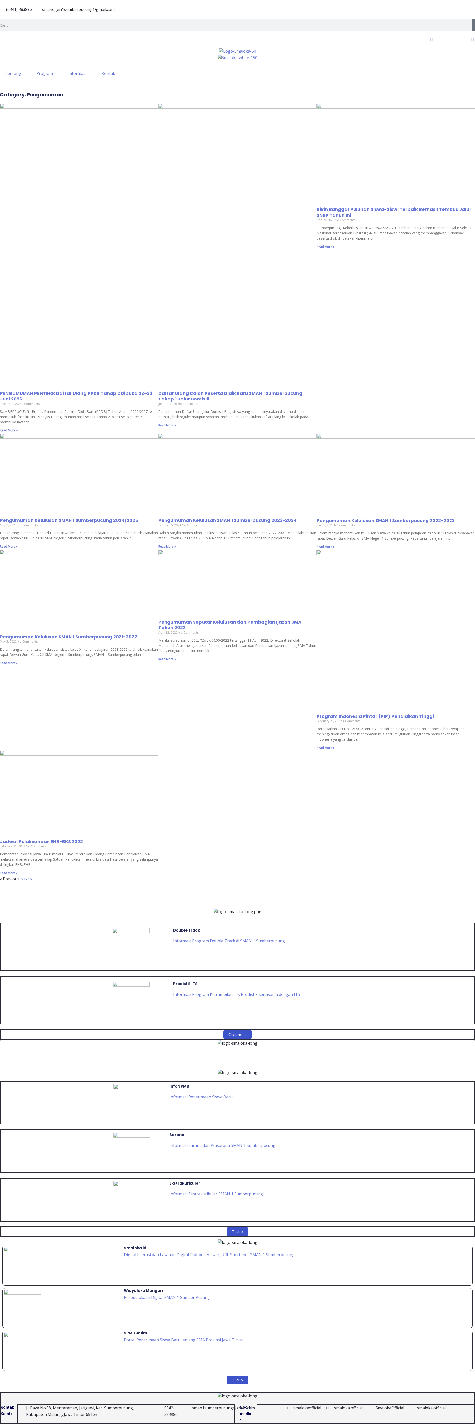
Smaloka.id (135, 1247)
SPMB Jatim (135, 1333)
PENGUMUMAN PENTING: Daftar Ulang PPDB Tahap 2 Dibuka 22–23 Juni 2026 (76, 396)
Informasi (77, 73)
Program (44, 73)
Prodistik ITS (185, 983)
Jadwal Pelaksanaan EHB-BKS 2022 (41, 841)
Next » (26, 879)
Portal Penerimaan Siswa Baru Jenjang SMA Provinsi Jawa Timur (183, 1340)
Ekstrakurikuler (184, 1183)
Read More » (9, 430)
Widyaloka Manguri (143, 1290)
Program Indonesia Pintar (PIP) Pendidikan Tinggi (375, 716)
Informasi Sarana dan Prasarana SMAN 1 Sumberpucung (222, 1145)
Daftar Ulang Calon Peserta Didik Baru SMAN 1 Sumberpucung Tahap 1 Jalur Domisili (230, 396)
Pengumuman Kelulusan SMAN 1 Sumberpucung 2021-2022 (68, 637)
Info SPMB (179, 1086)
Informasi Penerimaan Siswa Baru (201, 1096)
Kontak (108, 73)
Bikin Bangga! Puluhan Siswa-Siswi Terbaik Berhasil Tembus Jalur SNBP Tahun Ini (394, 212)
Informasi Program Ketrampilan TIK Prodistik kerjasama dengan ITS (236, 994)
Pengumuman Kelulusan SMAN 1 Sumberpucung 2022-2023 (386, 520)
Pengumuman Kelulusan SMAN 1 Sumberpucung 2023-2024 (227, 520)
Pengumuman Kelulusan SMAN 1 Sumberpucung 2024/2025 (69, 520)
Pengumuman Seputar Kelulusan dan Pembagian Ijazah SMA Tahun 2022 (229, 625)
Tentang (13, 73)
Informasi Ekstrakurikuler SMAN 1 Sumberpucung (216, 1194)
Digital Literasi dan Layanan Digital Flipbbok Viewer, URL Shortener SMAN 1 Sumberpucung (210, 1254)
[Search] (473, 25)
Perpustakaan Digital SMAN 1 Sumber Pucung (167, 1297)
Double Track (186, 930)
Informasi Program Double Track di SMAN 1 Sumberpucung (229, 941)
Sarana (176, 1134)
